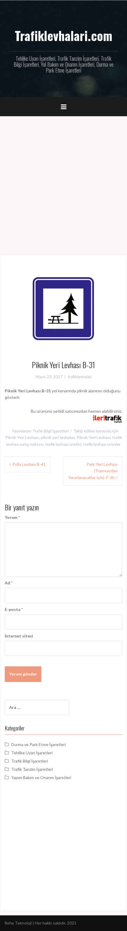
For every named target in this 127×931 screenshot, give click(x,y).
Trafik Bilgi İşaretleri (50, 430)
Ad (9, 582)
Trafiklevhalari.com (63, 35)
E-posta (14, 609)
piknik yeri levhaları (58, 437)
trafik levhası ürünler (102, 444)
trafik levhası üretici (63, 444)
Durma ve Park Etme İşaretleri (38, 744)
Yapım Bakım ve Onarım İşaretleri (41, 777)
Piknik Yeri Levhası (93, 437)
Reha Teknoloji (18, 922)
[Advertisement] (63, 182)
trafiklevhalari (80, 376)
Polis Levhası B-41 (29, 464)
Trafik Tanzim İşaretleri (32, 769)
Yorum (12, 517)
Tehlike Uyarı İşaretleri (32, 752)
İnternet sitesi (19, 635)
